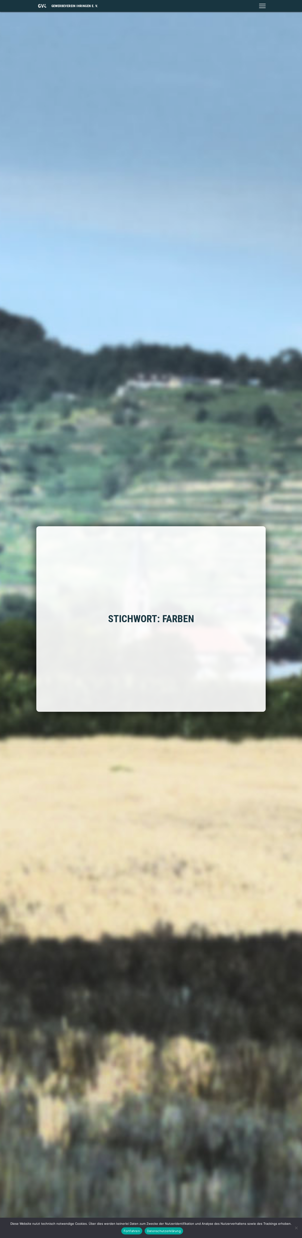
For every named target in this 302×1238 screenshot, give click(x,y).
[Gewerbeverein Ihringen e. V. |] (42, 6)
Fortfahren (132, 1231)
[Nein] (296, 1227)
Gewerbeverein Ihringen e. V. (74, 6)
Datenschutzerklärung (164, 1231)
